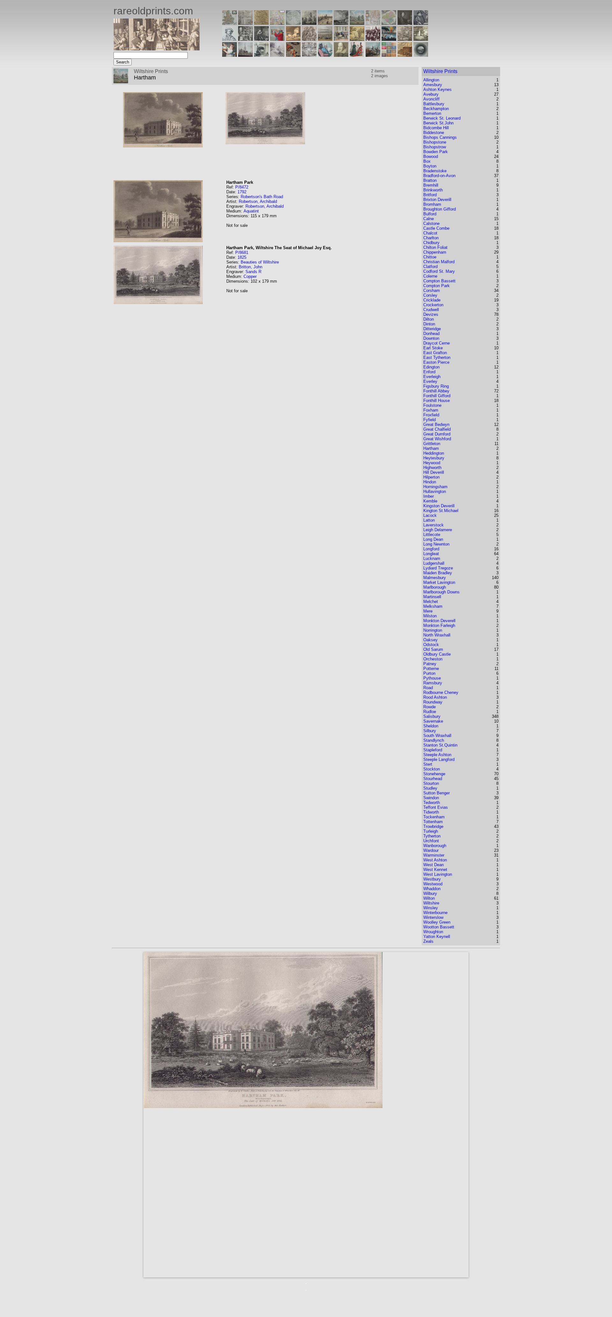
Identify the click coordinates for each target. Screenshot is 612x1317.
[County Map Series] (261, 23)
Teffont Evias (435, 807)
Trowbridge (433, 826)
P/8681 (241, 252)
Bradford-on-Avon (439, 175)
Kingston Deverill (439, 505)
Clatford (430, 266)
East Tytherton (436, 357)
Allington (431, 80)
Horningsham (435, 486)
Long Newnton (436, 544)
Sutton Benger (436, 793)
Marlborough (434, 587)
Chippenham (434, 252)
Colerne (430, 276)
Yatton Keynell (436, 936)
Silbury (429, 730)
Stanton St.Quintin (440, 745)
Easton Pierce (436, 362)
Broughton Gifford (439, 209)
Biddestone (433, 132)
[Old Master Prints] (404, 39)
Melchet (430, 601)
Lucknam (431, 558)
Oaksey (430, 639)
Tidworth (431, 812)
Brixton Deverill (437, 199)
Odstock (431, 644)
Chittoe (429, 257)
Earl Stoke (433, 348)
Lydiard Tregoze (438, 568)
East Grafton (435, 352)
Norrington (432, 630)
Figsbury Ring (436, 386)
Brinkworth (433, 190)
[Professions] (325, 55)
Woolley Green (436, 922)
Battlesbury (433, 103)
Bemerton (432, 113)
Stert (427, 764)
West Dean (433, 864)
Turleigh (430, 831)
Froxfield (431, 415)
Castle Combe (436, 228)
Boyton (429, 166)
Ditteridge (432, 328)
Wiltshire (431, 903)
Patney (429, 663)
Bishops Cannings (440, 137)
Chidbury (431, 242)
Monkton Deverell (439, 620)
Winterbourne (435, 912)
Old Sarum (433, 649)
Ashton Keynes (437, 89)
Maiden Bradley (437, 572)
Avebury (431, 94)
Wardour (431, 850)
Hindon (429, 482)
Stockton (431, 769)
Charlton (431, 237)
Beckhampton (436, 108)
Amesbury (432, 84)
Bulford (429, 214)
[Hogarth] (261, 39)
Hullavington (434, 491)
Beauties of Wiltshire (260, 262)
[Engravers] (229, 39)
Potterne (431, 668)
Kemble (430, 501)
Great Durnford (436, 434)
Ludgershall (433, 563)
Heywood (431, 462)
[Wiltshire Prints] (357, 23)
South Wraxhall (437, 735)
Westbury (432, 879)
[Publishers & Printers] (245, 39)
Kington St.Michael (440, 510)
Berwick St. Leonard (442, 118)
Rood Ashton (435, 697)
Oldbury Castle (437, 654)
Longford (431, 549)
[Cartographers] (420, 23)
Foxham (430, 410)
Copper (250, 276)
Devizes (430, 314)
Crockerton (433, 304)
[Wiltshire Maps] (373, 23)
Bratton (430, 180)
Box (427, 161)
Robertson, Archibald (258, 201)
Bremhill (430, 185)
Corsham (431, 290)
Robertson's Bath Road (262, 196)
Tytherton (432, 836)
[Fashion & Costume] (357, 55)
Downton (431, 338)
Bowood (430, 156)
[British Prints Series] (245, 23)
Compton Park (436, 285)
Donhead (431, 333)
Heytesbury (433, 458)
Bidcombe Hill (436, 127)
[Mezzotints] (420, 39)
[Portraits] (309, 39)
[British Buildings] (309, 23)
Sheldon (430, 726)
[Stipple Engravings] (229, 55)
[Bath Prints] (341, 23)
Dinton (429, 324)
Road (428, 687)
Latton (429, 520)
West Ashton (435, 860)
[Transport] (341, 39)
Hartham (431, 448)
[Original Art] (357, 39)
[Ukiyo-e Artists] (293, 55)
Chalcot (430, 233)
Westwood (432, 884)
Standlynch (433, 740)
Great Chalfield (437, 429)
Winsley (430, 907)
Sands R (253, 271)
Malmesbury (434, 577)
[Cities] (325, 23)
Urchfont (431, 840)
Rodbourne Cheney (440, 692)
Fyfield (429, 419)
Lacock (430, 515)
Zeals (428, 941)
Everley (430, 381)
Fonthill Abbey (436, 391)
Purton (429, 673)
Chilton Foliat (435, 247)
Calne (428, 218)
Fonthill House (436, 400)
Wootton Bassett (438, 927)
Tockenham (434, 817)
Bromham (432, 204)
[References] (404, 55)
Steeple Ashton (437, 754)
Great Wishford (437, 438)
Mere (428, 611)
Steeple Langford (439, 759)
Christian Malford (439, 261)
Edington (431, 367)
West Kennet (435, 869)
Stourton (431, 783)
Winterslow (433, 917)
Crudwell (431, 309)
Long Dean (433, 539)
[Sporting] (325, 39)
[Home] (156, 48)
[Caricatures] (277, 39)
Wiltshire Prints (440, 71)
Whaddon (432, 888)
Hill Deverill (433, 472)
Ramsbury (432, 683)
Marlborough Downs (441, 592)
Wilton (429, 898)
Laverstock (433, 525)
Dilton (428, 319)
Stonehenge (434, 773)
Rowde (429, 706)
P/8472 (241, 187)
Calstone (431, 223)
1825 (241, 257)
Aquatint (251, 211)
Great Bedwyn (436, 424)
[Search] (420, 55)
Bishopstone (434, 142)
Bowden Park (435, 151)
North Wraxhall (436, 635)
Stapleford (432, 750)
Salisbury (432, 716)
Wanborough (434, 845)
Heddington (433, 453)
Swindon (431, 797)
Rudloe (429, 711)
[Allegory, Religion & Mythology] (309, 55)
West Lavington (437, 874)
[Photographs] (373, 39)
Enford (429, 371)
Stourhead (432, 778)
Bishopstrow (434, 147)
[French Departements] (389, 23)
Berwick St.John (438, 123)
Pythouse (432, 678)
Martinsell (432, 596)
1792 (241, 192)
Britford (430, 194)
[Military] (373, 55)
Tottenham (433, 821)
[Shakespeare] (341, 55)
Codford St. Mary (439, 271)
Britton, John (250, 266)
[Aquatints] (245, 55)
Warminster (433, 855)
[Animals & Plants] (293, 39)
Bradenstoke (435, 170)
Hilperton (431, 477)
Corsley (430, 295)
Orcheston (432, 659)
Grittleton (431, 443)
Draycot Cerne (436, 343)
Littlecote (431, 534)
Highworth (432, 467)
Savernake (433, 721)
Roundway (432, 702)
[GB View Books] (389, 55)
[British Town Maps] (277, 23)
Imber (428, 496)
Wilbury (430, 893)
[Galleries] (389, 39)
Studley (430, 788)
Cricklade (432, 300)
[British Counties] (229, 23)
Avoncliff (431, 99)
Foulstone (432, 405)
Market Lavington (439, 582)
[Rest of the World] (293, 23)
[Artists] (404, 23)
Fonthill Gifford (436, 395)
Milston (430, 616)
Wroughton (433, 931)
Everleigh (432, 376)
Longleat (431, 553)
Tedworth (431, 802)
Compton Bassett (439, 281)
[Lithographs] (261, 55)
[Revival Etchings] (277, 55)
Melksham (432, 606)
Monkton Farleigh (439, 625)
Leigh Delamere (437, 529)
